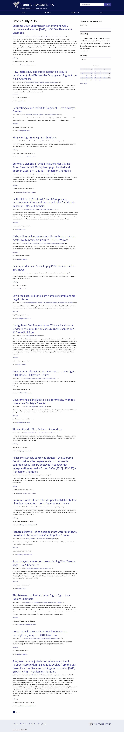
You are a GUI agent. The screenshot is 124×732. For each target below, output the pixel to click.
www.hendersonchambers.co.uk (26, 65)
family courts (33, 209)
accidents (27, 675)
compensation (29, 273)
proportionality (51, 243)
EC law (27, 507)
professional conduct (51, 302)
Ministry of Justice (38, 406)
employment (34, 82)
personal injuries (59, 675)
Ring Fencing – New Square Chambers (35, 137)
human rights (45, 36)
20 (82, 78)
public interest (45, 82)
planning (57, 507)
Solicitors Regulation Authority (65, 302)
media (43, 638)
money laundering (48, 602)
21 (87, 78)
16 (95, 75)
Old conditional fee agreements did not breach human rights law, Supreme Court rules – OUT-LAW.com (44, 238)
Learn (101, 13)
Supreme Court (61, 36)
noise (53, 378)
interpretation (29, 475)
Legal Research (75, 13)
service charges (43, 475)
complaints (36, 273)
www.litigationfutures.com (24, 393)
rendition (51, 433)
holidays (43, 675)
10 (100, 73)
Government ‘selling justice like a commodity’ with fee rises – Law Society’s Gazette (44, 401)
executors (36, 602)
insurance (51, 36)
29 (91, 80)
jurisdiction (44, 568)
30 (95, 80)
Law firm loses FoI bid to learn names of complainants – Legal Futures (45, 297)
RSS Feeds (32, 724)
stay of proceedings (55, 141)
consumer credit (38, 174)
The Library (48, 13)
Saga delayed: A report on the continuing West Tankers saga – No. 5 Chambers (44, 563)
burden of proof (29, 174)
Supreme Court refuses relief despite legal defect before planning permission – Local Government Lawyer (45, 501)
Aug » (85, 83)
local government (47, 507)
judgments (35, 114)
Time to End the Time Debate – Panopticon (37, 429)
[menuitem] (23, 13)
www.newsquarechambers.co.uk (26, 157)
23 (95, 78)
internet (41, 602)
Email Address (83, 25)
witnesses (66, 675)
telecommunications (53, 638)
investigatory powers (35, 638)
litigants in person (41, 209)
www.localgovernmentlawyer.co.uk (27, 525)
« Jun (81, 83)
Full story (15, 58)
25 (104, 78)
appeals (27, 209)
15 (91, 75)
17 (100, 75)
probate (59, 602)
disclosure (28, 82)
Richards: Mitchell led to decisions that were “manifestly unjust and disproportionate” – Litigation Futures (45, 533)
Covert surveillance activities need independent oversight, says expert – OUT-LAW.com (40, 633)
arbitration (32, 538)
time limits (55, 114)
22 (91, 78)
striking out (52, 538)
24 (100, 78)
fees (40, 36)
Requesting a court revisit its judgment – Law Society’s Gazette (44, 109)
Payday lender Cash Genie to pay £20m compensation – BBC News (44, 267)
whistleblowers (53, 82)
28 (87, 80)
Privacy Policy (42, 724)
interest (44, 273)
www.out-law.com (22, 259)
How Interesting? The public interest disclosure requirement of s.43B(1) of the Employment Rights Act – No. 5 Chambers (45, 75)
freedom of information (31, 302)
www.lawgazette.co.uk (23, 130)
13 (82, 75)
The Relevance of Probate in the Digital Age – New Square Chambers (41, 597)
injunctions (38, 568)
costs (37, 36)
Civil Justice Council (30, 378)
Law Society (31, 406)
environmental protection (35, 507)
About (23, 13)
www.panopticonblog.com (24, 451)
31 (100, 80)
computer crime (29, 602)
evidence (27, 638)
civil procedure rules (30, 36)
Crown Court (28, 141)
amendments (28, 114)
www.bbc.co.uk (21, 289)
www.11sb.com (21, 364)
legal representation (44, 114)
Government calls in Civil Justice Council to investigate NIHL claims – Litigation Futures (44, 373)
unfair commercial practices (60, 273)
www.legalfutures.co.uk (24, 318)
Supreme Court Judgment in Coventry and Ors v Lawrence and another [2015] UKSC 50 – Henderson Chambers (42, 29)
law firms (40, 302)
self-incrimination (45, 141)
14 (87, 75)
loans (47, 273)
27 (82, 80)
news (55, 36)
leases (34, 475)
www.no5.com (21, 101)
